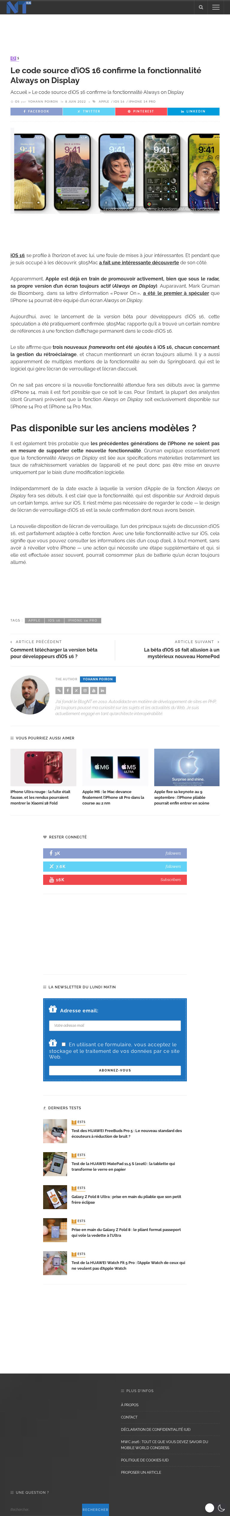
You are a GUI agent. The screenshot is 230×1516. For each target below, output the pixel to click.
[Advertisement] (115, 29)
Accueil (18, 92)
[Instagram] (85, 690)
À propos (129, 1405)
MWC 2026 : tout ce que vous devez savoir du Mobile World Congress (164, 1445)
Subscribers (171, 879)
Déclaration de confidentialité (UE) (155, 1430)
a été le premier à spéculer (176, 293)
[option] (43, 777)
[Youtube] (93, 690)
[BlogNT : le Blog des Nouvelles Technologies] (19, 7)
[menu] (216, 7)
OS (15, 58)
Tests (79, 1122)
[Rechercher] (201, 7)
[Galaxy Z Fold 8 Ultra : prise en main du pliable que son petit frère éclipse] (55, 1197)
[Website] (59, 690)
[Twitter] (76, 690)
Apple (104, 101)
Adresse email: (79, 1011)
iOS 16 (119, 101)
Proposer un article (141, 1472)
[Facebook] (67, 690)
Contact (129, 1417)
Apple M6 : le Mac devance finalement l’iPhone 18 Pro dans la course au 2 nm (113, 797)
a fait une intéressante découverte (139, 262)
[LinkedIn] (102, 690)
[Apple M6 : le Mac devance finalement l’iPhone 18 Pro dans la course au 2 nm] (115, 767)
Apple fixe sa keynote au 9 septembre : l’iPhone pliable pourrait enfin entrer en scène (181, 797)
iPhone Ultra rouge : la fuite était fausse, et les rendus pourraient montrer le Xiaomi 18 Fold (40, 797)
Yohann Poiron (43, 101)
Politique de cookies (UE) (145, 1460)
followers (173, 853)
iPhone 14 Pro (142, 101)
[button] (216, 1508)
